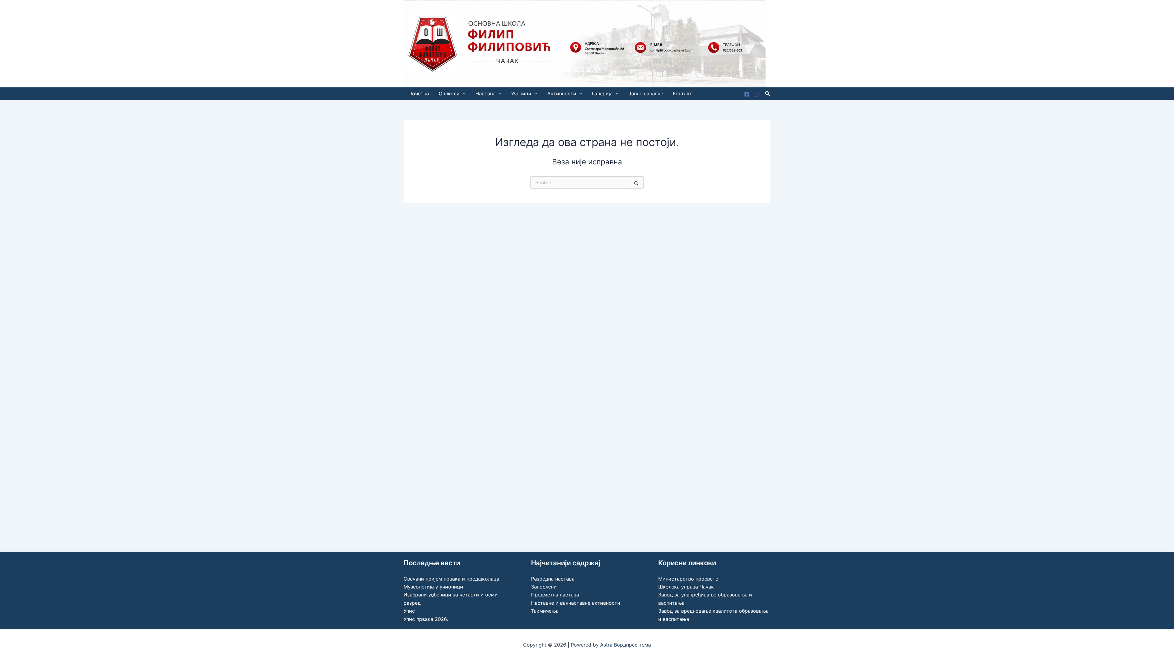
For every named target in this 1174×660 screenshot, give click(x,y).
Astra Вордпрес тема (625, 645)
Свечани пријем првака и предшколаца (451, 579)
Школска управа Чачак (686, 587)
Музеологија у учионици (433, 587)
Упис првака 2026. (426, 619)
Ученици (521, 93)
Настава (485, 93)
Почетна (418, 93)
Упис (409, 611)
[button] (463, 93)
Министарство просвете (688, 579)
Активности (561, 93)
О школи (449, 93)
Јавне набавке (646, 93)
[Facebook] (747, 94)
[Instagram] (756, 94)
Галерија (602, 93)
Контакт (682, 93)
